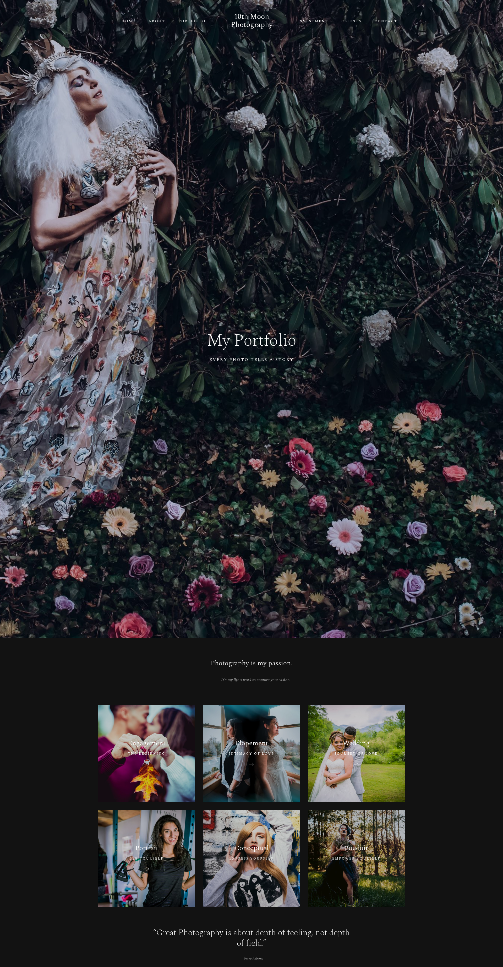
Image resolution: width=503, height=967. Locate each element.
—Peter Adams (251, 959)
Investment (312, 21)
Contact (386, 21)
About (157, 21)
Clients (351, 21)
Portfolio (192, 21)
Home (128, 21)
